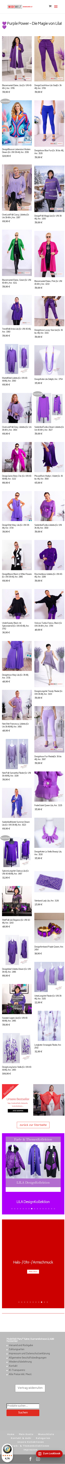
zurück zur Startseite (33, 1125)
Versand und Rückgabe (21, 1346)
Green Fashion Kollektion (33, 1202)
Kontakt (13, 1366)
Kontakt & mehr (21, 1438)
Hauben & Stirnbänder (33, 1291)
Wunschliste (46, 1434)
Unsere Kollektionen (31, 1442)
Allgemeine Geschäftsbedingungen (27, 1358)
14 (48, 1208)
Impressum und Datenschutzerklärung (29, 1354)
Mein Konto (26, 1434)
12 (43, 1208)
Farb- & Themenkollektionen (30, 1446)
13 (45, 1208)
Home (10, 1434)
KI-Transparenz (17, 1370)
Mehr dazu (33, 1300)
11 (40, 1208)
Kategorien (43, 1438)
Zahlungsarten (16, 1350)
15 (51, 1208)
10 (37, 1208)
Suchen (23, 1413)
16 (54, 1208)
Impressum (31, 1450)
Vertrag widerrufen (30, 1388)
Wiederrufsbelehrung (20, 1362)
